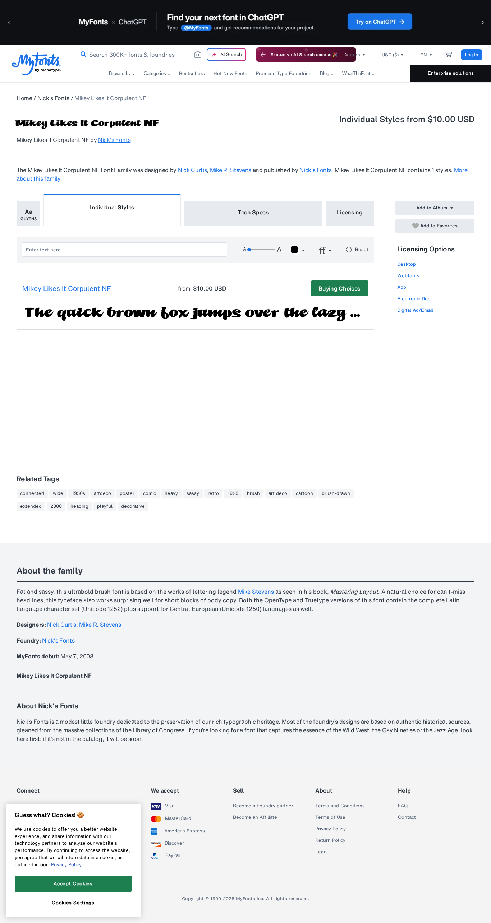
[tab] (28, 213)
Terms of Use (330, 817)
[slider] (261, 249)
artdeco (102, 493)
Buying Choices (339, 288)
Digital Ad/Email (415, 310)
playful (105, 506)
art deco (278, 493)
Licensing (350, 212)
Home (24, 98)
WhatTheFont (356, 73)
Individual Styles (112, 207)
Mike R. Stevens (230, 170)
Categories (155, 73)
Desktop (406, 264)
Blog (324, 73)
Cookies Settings (73, 902)
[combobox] (161, 55)
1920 (233, 493)
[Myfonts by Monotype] (36, 63)
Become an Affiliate (255, 817)
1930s (78, 493)
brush (253, 493)
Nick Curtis (192, 170)
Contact (407, 817)
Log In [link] (471, 54)
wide (58, 493)
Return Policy (330, 840)
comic (149, 493)
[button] (9, 22)
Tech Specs (253, 212)
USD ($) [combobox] (390, 54)
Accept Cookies (73, 883)
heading (79, 506)
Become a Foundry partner (263, 806)
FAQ (403, 806)
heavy (171, 493)
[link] (82, 54)
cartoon (304, 493)
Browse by (120, 73)
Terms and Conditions (340, 806)
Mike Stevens (256, 591)
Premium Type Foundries (283, 73)
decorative (133, 506)
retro (213, 493)
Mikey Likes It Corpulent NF (66, 288)
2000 (56, 506)
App (401, 287)
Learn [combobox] (353, 54)
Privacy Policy (330, 829)
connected (32, 493)
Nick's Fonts (53, 98)
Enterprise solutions (451, 73)
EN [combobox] (423, 54)
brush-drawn (336, 493)
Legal (321, 852)
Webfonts (408, 275)
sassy (193, 493)
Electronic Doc (413, 298)
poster (127, 493)
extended (31, 506)
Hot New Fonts (230, 73)
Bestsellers (192, 73)
